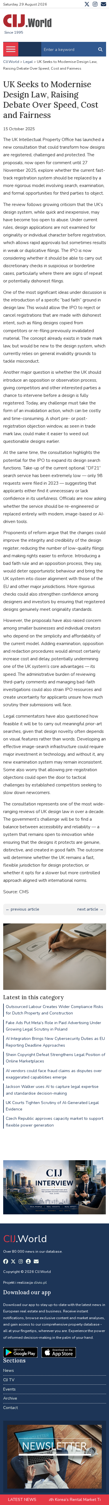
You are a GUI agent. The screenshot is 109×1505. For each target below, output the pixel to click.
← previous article (22, 909)
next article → (90, 909)
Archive (10, 1398)
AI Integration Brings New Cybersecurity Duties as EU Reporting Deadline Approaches (55, 1042)
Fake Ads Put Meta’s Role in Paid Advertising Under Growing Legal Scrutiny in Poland (53, 1026)
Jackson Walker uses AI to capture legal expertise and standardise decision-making (52, 1090)
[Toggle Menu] (10, 49)
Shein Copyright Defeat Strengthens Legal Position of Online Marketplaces (55, 1058)
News (8, 1370)
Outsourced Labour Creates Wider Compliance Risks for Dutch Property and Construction (54, 1010)
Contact (10, 1407)
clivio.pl (40, 1282)
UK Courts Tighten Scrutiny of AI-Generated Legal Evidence (52, 1106)
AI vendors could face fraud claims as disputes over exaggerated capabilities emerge (54, 1074)
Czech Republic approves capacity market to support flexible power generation (54, 1122)
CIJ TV (9, 1380)
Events (9, 1389)
